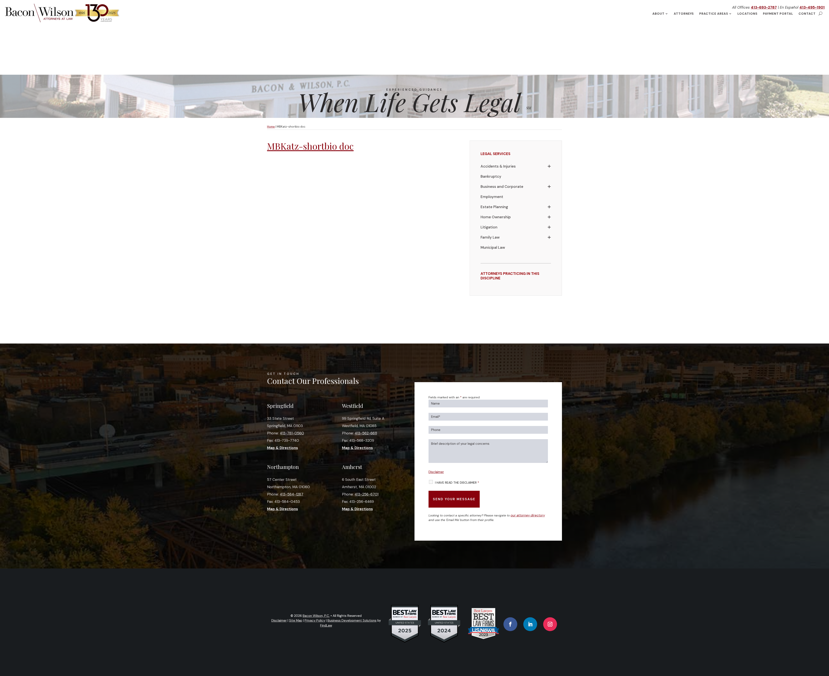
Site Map (295, 620)
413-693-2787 (764, 7)
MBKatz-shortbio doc (310, 146)
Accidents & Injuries (498, 166)
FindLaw (326, 625)
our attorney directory (528, 515)
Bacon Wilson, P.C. (316, 616)
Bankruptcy (491, 176)
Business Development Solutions (352, 620)
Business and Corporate (502, 186)
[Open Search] (820, 13)
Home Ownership (496, 217)
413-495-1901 (812, 7)
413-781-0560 (292, 433)
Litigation (489, 227)
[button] (824, 644)
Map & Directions (282, 447)
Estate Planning (494, 206)
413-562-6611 (366, 433)
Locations (747, 14)
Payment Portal (778, 14)
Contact (807, 14)
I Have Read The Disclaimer (457, 482)
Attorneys (684, 14)
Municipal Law (493, 247)
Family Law (490, 237)
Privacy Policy (315, 620)
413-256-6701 (366, 494)
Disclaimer (436, 472)
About (658, 14)
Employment (492, 196)
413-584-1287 (291, 494)
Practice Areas (713, 14)
